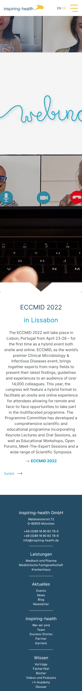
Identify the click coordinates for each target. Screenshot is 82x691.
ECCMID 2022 (44, 460)
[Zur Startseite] (24, 8)
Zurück (9, 473)
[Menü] (74, 8)
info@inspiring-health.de (41, 540)
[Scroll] (41, 287)
